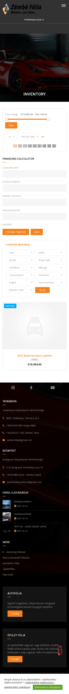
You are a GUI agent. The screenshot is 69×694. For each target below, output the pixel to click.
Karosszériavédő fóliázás (16, 557)
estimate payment (16, 231)
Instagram (13, 388)
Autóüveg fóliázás (16, 552)
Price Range (11, 114)
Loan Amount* (11, 167)
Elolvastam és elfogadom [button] (47, 687)
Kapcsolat (8, 574)
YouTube (52, 388)
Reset (42, 290)
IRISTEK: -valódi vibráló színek (30, 526)
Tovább (15, 613)
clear (37, 231)
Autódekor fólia (11, 563)
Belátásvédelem (23, 501)
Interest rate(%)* (12, 196)
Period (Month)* (12, 210)
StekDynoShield (22, 514)
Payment (7, 224)
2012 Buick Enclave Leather (34, 355)
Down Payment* (11, 181)
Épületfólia (9, 568)
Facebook (31, 388)
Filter (11, 125)
